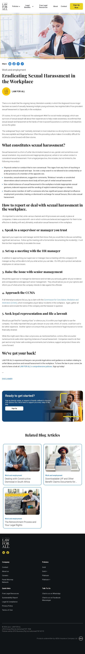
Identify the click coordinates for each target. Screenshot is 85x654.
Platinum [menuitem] (45, 575)
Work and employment (14, 70)
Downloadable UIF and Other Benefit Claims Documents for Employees (60, 481)
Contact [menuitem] (5, 567)
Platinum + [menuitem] (46, 580)
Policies (15, 6)
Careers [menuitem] (5, 575)
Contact (64, 6)
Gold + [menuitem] (44, 571)
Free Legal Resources (43, 6)
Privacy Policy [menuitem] (7, 606)
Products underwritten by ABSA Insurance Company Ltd (57, 638)
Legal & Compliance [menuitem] (9, 602)
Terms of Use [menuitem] (7, 610)
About (55, 6)
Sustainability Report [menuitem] (10, 598)
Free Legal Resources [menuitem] (10, 594)
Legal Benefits (27, 6)
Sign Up (14, 408)
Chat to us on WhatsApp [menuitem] (51, 594)
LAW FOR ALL (18, 91)
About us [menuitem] (5, 571)
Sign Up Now (76, 6)
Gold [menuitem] (44, 567)
